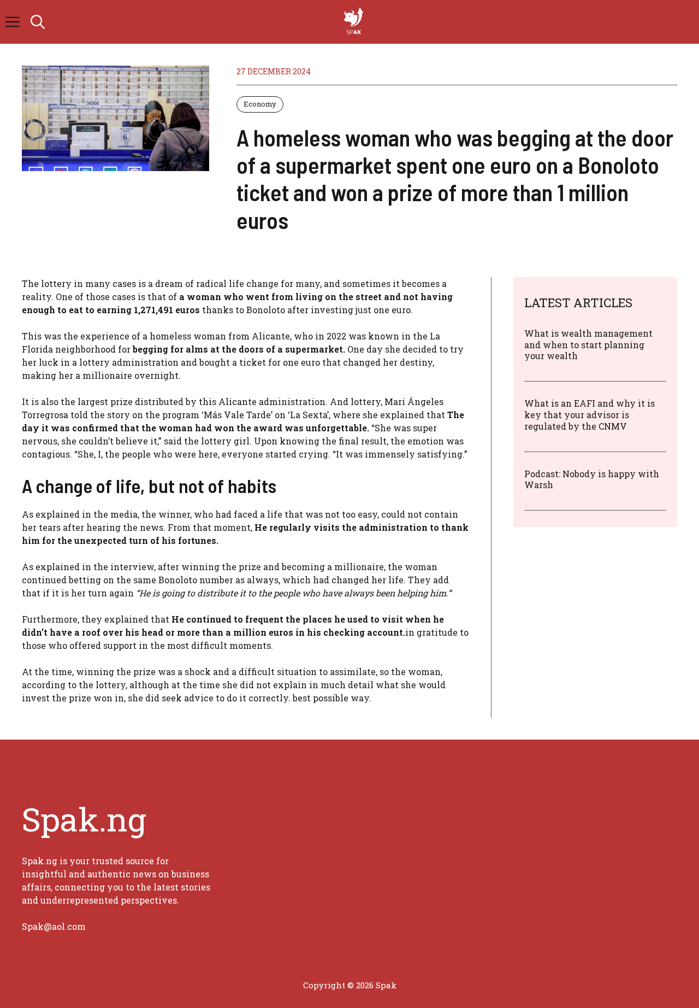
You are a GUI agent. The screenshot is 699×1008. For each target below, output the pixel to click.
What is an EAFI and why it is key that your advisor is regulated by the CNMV (589, 415)
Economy (260, 104)
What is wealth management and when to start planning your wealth (588, 344)
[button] (37, 22)
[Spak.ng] (355, 22)
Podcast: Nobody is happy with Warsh (591, 479)
